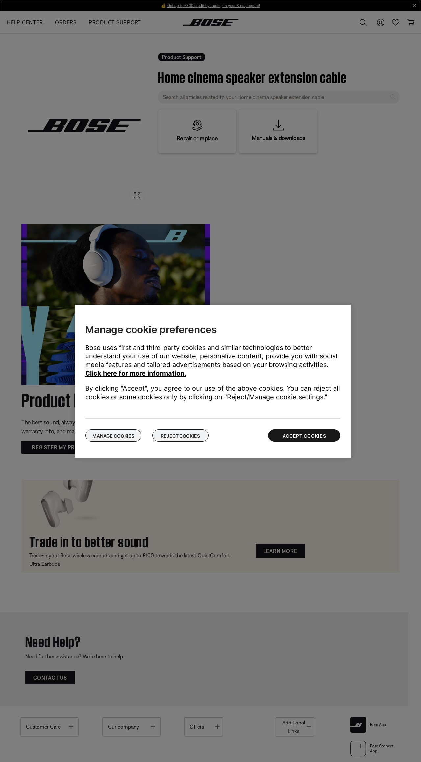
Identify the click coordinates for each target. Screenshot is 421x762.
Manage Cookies (113, 436)
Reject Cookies (180, 436)
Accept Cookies (304, 436)
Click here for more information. (135, 373)
